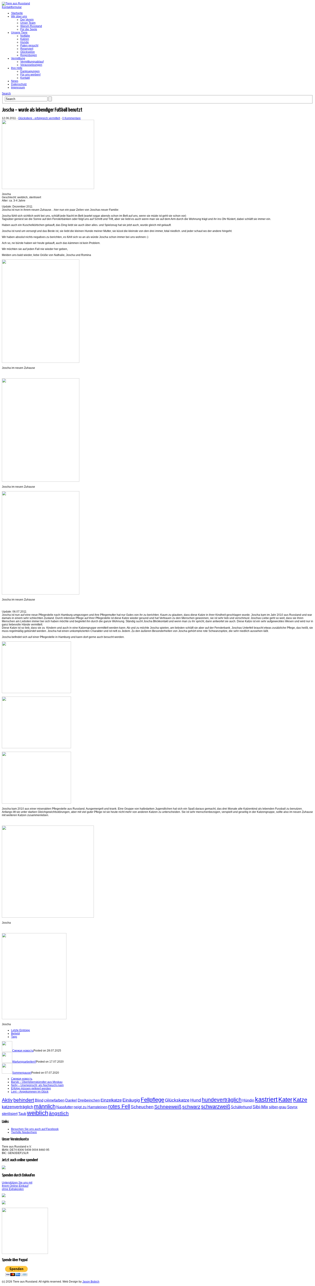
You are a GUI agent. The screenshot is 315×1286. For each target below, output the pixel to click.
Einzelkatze (111, 1100)
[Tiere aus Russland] (16, 3)
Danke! (71, 1100)
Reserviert (26, 48)
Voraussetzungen (31, 64)
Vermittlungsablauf (32, 61)
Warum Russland (31, 26)
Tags (14, 1036)
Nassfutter (64, 1107)
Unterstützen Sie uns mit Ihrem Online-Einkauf (17, 1186)
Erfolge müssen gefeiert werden (31, 1088)
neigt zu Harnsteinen (90, 1107)
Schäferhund (241, 1107)
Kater (285, 1099)
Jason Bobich (90, 1281)
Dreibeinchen (89, 1100)
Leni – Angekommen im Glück (29, 1091)
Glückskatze (177, 1100)
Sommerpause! (21, 1072)
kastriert (266, 1099)
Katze (300, 1100)
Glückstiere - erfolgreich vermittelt (39, 118)
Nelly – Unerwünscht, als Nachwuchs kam (37, 1085)
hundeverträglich (222, 1100)
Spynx (292, 1107)
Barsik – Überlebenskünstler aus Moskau (36, 1082)
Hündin (248, 1100)
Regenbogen (28, 55)
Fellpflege (152, 1100)
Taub (22, 1114)
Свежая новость (22, 1050)
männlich (45, 1106)
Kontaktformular (12, 7)
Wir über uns (19, 16)
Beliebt (15, 1033)
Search (6, 93)
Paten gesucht (29, 45)
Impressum (18, 87)
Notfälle (25, 35)
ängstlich (59, 1113)
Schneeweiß (167, 1106)
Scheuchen (142, 1106)
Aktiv (7, 1100)
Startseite (17, 13)
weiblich (37, 1113)
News (14, 81)
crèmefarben (54, 1100)
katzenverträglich (17, 1107)
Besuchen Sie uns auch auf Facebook (35, 1129)
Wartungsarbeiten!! (24, 1061)
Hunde (24, 42)
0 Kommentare (71, 118)
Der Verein (27, 19)
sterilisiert (10, 1114)
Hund (195, 1100)
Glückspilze (27, 52)
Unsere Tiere (19, 32)
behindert (23, 1100)
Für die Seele (28, 29)
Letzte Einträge (20, 1030)
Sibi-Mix (260, 1106)
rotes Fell (119, 1106)
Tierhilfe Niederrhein (24, 1132)
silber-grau (277, 1107)
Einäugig (131, 1100)
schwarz (191, 1106)
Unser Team (28, 22)
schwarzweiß (215, 1106)
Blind (39, 1100)
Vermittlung (18, 58)
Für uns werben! (30, 74)
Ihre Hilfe (16, 68)
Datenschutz (19, 84)
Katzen (24, 39)
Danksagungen (30, 71)
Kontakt (25, 77)
